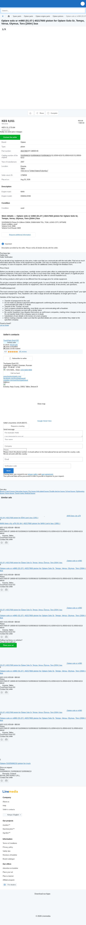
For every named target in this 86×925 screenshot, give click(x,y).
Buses (2, 491)
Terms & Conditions (10, 843)
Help (4, 805)
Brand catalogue (9, 859)
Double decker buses (57, 491)
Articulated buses (42, 491)
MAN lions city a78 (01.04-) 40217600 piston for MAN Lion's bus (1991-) (30, 523)
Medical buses (30, 493)
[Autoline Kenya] (14, 3)
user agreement (47, 474)
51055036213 (46, 155)
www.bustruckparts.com (12, 376)
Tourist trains (20, 493)
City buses (32, 491)
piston (23, 147)
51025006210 (25, 155)
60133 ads (14, 345)
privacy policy (33, 474)
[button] (82, 3)
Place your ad (8, 645)
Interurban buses (21, 491)
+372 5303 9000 (26, 370)
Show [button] (18, 370)
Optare (23, 142)
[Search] (83, 10)
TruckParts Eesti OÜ (11, 340)
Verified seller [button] (11, 342)
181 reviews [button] (23, 351)
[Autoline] (8, 16)
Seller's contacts (9, 809)
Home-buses (10, 493)
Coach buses (10, 491)
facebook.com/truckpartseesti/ (14, 378)
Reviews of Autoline (10, 855)
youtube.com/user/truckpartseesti (15, 380)
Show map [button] (41, 404)
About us (6, 802)
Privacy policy (8, 847)
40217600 (24, 151)
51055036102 (36, 155)
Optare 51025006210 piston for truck (15, 763)
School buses (70, 491)
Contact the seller (10, 137)
